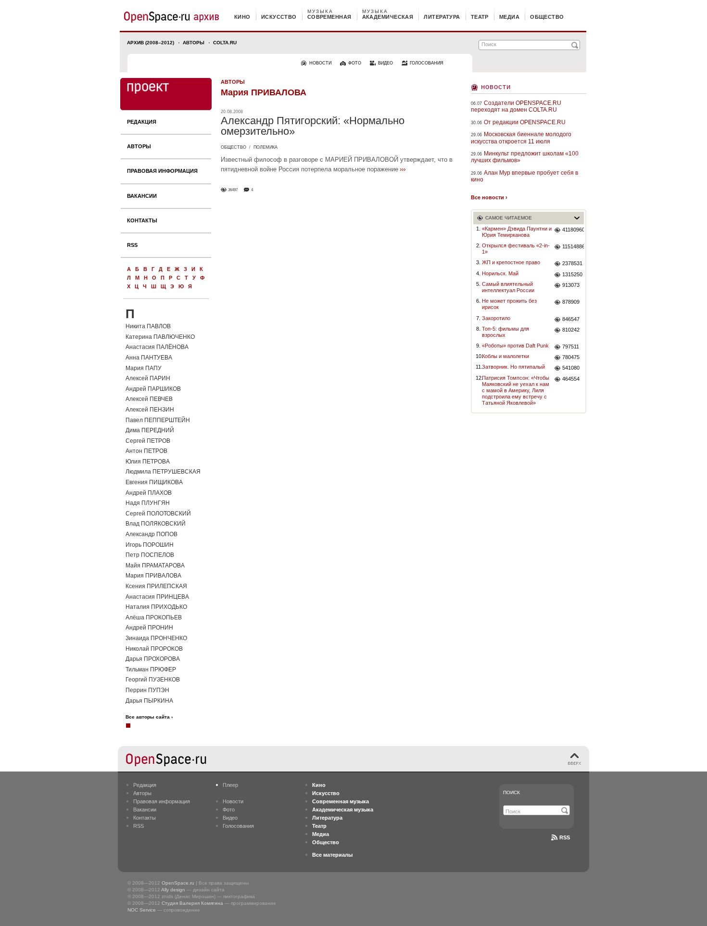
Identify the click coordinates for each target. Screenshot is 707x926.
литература (442, 17)
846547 (571, 319)
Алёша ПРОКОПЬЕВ (154, 617)
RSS (132, 245)
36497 (233, 190)
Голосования (238, 826)
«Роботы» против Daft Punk (515, 345)
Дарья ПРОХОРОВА (153, 659)
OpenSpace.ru (178, 883)
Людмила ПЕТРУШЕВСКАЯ (163, 471)
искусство (279, 17)
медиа (509, 17)
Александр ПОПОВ (151, 534)
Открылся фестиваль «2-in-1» (516, 249)
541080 (571, 368)
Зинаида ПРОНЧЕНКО (156, 638)
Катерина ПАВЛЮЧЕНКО (160, 337)
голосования (426, 63)
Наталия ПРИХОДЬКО (156, 607)
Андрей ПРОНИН (149, 627)
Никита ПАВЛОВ (148, 326)
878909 (571, 302)
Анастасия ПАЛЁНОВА (157, 347)
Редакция (141, 122)
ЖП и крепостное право (511, 262)
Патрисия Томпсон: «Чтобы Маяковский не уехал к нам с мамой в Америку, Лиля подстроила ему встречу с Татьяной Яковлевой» (515, 390)
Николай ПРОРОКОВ (154, 648)
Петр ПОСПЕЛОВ (150, 555)
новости (320, 63)
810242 (571, 330)
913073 (571, 285)
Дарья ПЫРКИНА (149, 700)
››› (402, 169)
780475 (571, 357)
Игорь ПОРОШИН (150, 544)
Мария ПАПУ (144, 368)
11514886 (573, 246)
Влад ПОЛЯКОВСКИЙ (156, 523)
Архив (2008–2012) (150, 42)
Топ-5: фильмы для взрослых (505, 332)
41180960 (573, 229)
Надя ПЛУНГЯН (148, 503)
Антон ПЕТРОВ (146, 451)
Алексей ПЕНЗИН (150, 409)
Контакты (142, 220)
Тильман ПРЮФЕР (151, 669)
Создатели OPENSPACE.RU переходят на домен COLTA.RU (516, 106)
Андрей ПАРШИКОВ (153, 389)
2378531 (572, 263)
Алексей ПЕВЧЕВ (149, 399)
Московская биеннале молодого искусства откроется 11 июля (521, 137)
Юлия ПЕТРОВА (148, 461)
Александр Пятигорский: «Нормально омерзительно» (312, 126)
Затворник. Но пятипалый (513, 367)
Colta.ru (225, 42)
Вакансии (142, 196)
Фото (229, 809)
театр (480, 17)
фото (354, 63)
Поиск (511, 792)
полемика (265, 147)
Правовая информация (162, 171)
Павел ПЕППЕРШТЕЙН (158, 420)
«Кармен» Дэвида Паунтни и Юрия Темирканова (517, 232)
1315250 (572, 274)
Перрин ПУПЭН (147, 690)
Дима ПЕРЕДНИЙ (150, 430)
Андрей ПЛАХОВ (149, 492)
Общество (233, 147)
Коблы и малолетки (505, 356)
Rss (564, 837)
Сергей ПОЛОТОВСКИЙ (158, 513)
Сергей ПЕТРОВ (148, 440)
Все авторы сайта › (149, 717)
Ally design (173, 889)
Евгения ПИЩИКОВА (154, 482)
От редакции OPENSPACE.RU (525, 122)
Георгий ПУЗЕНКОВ (153, 679)
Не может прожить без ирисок (509, 304)
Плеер (230, 785)
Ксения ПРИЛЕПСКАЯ (156, 586)
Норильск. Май (500, 273)
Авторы (193, 42)
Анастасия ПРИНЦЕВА (157, 596)
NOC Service (141, 910)
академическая (388, 17)
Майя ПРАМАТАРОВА (155, 565)
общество (547, 17)
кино (242, 17)
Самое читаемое (508, 217)
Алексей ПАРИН (148, 378)
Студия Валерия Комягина (192, 903)
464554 (571, 379)
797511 (570, 346)
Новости (496, 86)
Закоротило (496, 318)
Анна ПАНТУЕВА (149, 357)
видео (385, 63)
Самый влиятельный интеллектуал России (508, 287)
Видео (230, 818)
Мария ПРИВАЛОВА (153, 575)
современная (329, 17)
